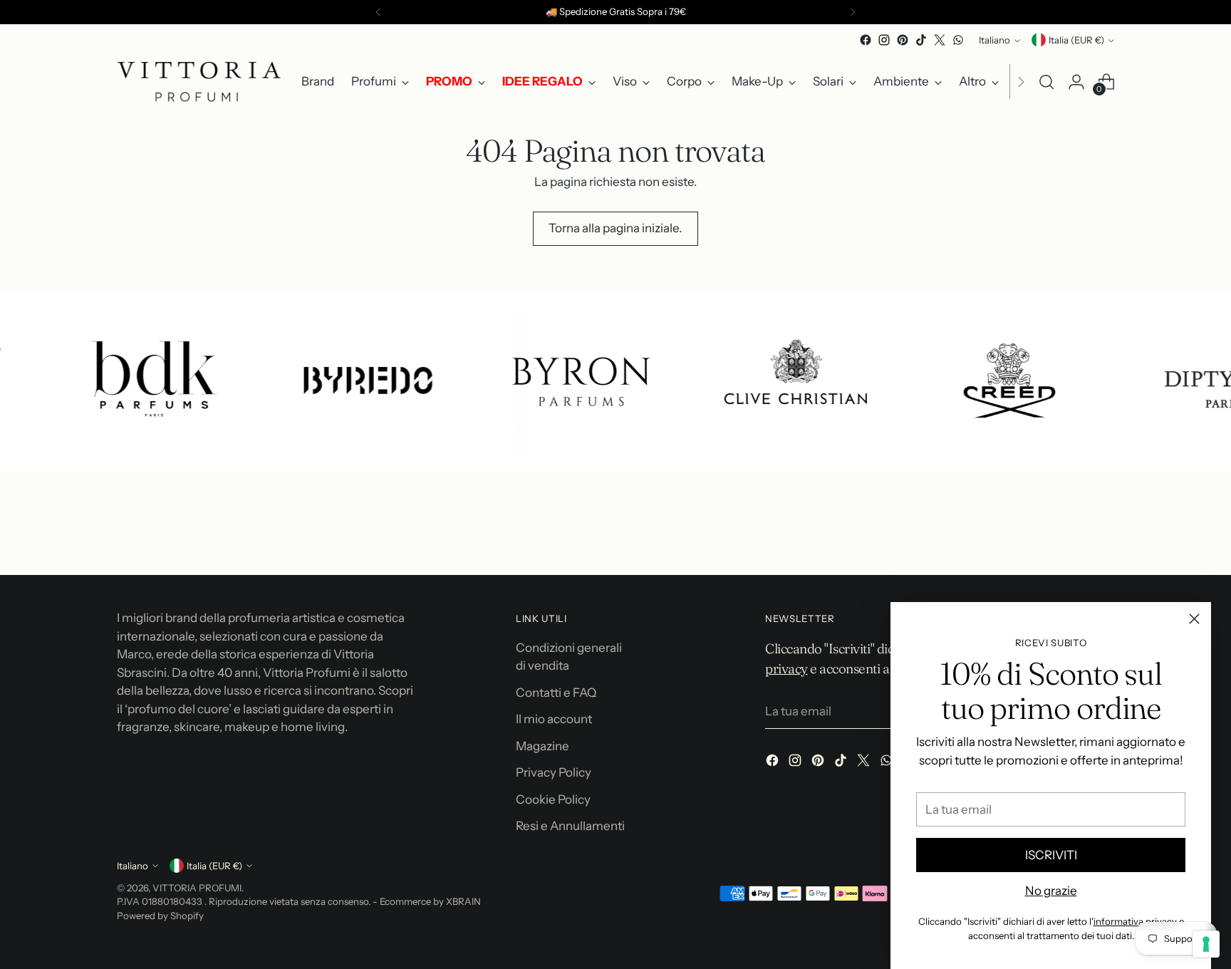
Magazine (542, 746)
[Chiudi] (1194, 619)
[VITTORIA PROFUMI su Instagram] (884, 39)
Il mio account (554, 719)
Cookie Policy (553, 799)
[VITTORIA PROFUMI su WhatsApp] (958, 39)
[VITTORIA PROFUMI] (199, 81)
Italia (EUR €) (1076, 40)
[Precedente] (378, 12)
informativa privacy (1135, 921)
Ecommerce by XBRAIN (430, 901)
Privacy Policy (553, 772)
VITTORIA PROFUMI (196, 887)
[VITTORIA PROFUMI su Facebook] (865, 39)
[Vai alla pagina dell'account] (1076, 82)
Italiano (994, 40)
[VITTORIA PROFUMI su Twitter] (939, 39)
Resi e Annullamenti (570, 826)
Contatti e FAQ (556, 692)
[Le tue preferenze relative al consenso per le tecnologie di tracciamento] (1206, 944)
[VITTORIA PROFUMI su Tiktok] (921, 39)
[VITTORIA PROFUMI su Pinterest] (902, 39)
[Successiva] (852, 12)
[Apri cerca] (1046, 82)
